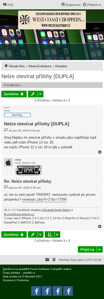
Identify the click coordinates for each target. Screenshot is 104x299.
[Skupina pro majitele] (57, 291)
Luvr (7, 107)
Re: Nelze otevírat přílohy (27, 181)
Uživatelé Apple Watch (56, 210)
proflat (13, 276)
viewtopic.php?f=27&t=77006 (44, 199)
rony (18, 159)
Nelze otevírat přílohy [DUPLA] (37, 76)
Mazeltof (30, 276)
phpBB (23, 269)
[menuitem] (8, 5)
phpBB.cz (29, 272)
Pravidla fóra (12, 85)
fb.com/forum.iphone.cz (19, 214)
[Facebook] (68, 291)
